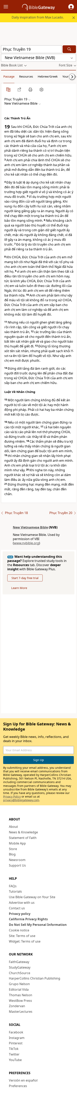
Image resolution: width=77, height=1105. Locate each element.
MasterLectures (20, 1011)
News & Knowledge (23, 832)
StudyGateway (19, 967)
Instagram (16, 1038)
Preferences (18, 1086)
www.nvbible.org (26, 543)
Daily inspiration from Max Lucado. (38, 17)
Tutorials (15, 891)
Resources (26, 76)
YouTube (15, 1060)
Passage (8, 76)
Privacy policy (19, 914)
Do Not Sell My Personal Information (38, 924)
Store (13, 849)
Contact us (17, 908)
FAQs (13, 886)
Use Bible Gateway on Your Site (32, 897)
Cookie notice (19, 930)
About (13, 826)
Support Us (17, 865)
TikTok (14, 1049)
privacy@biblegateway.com (21, 800)
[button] (71, 7)
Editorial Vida (19, 989)
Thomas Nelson (20, 995)
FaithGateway (19, 962)
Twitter (14, 1054)
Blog (12, 854)
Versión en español (23, 1080)
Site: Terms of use (22, 936)
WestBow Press (20, 1000)
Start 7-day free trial (24, 578)
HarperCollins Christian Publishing (34, 978)
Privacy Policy (12, 796)
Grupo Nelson (19, 984)
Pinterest (16, 1043)
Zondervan (17, 1006)
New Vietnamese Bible (30, 527)
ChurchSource (19, 973)
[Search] (69, 49)
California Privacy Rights (28, 919)
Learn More (19, 588)
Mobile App (17, 843)
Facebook (16, 1032)
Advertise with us (22, 902)
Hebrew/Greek (48, 76)
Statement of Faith (23, 838)
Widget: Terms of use (24, 941)
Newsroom (17, 860)
